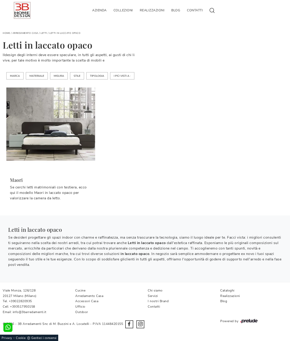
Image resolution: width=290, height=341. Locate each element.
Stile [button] (77, 76)
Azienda (99, 10)
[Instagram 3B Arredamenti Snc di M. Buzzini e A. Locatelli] (140, 324)
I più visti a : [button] (122, 76)
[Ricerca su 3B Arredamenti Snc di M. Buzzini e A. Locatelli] (212, 10)
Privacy (7, 338)
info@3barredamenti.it (29, 312)
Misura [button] (59, 76)
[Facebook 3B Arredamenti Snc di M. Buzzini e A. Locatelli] (129, 324)
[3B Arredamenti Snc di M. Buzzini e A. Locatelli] (22, 10)
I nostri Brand (158, 301)
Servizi (153, 296)
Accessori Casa (86, 301)
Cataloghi (227, 290)
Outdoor (81, 312)
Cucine (80, 290)
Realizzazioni (152, 10)
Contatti (195, 10)
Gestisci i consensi (44, 338)
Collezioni (123, 10)
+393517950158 (22, 306)
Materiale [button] (36, 76)
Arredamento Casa (25, 33)
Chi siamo (155, 290)
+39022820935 (20, 301)
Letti (44, 33)
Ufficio (80, 306)
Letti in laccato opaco (64, 33)
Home (6, 33)
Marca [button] (15, 76)
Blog (175, 10)
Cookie (21, 338)
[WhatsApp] (7, 327)
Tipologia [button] (97, 76)
